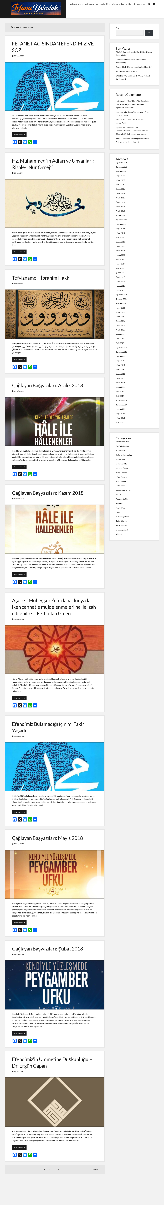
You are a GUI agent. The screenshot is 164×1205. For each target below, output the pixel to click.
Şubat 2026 (120, 189)
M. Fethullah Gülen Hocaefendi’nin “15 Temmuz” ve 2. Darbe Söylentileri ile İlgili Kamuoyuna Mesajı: (132, 130)
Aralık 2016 (120, 281)
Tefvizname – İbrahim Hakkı (41, 278)
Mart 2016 (120, 317)
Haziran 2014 (121, 409)
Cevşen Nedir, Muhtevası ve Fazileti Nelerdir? (134, 67)
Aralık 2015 (120, 330)
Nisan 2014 (120, 418)
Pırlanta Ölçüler (75, 4)
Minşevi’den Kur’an (123, 490)
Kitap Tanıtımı (121, 477)
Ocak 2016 (120, 325)
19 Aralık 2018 (19, 391)
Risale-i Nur (120, 508)
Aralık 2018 (120, 211)
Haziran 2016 (121, 303)
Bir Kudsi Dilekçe (118, 4)
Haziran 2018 (121, 224)
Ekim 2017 (120, 259)
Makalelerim (120, 486)
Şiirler (118, 512)
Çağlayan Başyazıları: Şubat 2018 (47, 949)
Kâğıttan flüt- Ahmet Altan (126, 71)
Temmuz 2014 (121, 405)
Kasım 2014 (120, 387)
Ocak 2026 (120, 193)
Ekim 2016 (120, 290)
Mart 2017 (120, 268)
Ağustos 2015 (121, 347)
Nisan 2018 (120, 233)
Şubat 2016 (120, 321)
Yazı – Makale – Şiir (102, 4)
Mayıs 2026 (120, 176)
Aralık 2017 (120, 251)
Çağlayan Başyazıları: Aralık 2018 (47, 385)
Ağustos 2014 (121, 400)
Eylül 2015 (120, 343)
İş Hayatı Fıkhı (121, 464)
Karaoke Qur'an (122, 468)
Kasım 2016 (120, 286)
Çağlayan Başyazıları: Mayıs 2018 (47, 838)
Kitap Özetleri (141, 4)
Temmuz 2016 (121, 299)
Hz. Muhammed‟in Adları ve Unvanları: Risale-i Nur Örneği (54, 203)
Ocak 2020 (120, 202)
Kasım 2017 (120, 255)
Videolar (119, 534)
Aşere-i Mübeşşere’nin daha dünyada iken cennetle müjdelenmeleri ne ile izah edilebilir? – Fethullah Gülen (54, 606)
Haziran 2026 (121, 171)
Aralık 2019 (120, 206)
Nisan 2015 (120, 365)
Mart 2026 (120, 184)
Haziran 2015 (121, 356)
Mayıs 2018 (120, 228)
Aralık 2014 (120, 383)
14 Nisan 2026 (18, 173)
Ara (117, 28)
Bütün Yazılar (121, 450)
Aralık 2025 (120, 198)
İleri (95, 1169)
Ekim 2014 (120, 391)
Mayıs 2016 (120, 308)
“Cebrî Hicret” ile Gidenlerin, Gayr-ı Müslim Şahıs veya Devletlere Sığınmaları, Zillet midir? (132, 104)
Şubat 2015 (120, 374)
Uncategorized (122, 530)
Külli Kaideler (89, 4)
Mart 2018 (120, 237)
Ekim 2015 (120, 339)
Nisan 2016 (120, 312)
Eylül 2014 (120, 396)
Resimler (119, 503)
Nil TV (118, 494)
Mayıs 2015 (120, 361)
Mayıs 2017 (120, 264)
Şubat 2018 (120, 242)
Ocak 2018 (120, 246)
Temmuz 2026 (121, 167)
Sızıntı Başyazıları (122, 516)
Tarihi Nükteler (122, 521)
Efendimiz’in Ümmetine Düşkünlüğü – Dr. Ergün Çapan (54, 1102)
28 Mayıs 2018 (19, 619)
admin (118, 138)
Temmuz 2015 (121, 352)
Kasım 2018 (120, 215)
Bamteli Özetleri (122, 442)
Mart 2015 (120, 369)
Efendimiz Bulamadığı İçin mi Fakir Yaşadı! (54, 766)
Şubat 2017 (120, 272)
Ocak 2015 (120, 378)
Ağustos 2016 (121, 294)
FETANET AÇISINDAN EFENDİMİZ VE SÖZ (54, 86)
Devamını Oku (20, 135)
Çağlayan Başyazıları (124, 455)
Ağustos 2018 (121, 220)
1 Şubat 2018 (18, 1071)
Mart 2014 (120, 422)
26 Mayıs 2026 (19, 56)
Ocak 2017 (120, 277)
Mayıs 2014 (120, 413)
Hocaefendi (120, 459)
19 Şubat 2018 (19, 954)
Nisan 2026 (120, 180)
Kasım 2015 (120, 334)
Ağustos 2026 (121, 162)
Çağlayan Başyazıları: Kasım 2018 (48, 493)
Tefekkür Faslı (130, 4)
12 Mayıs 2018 (19, 844)
